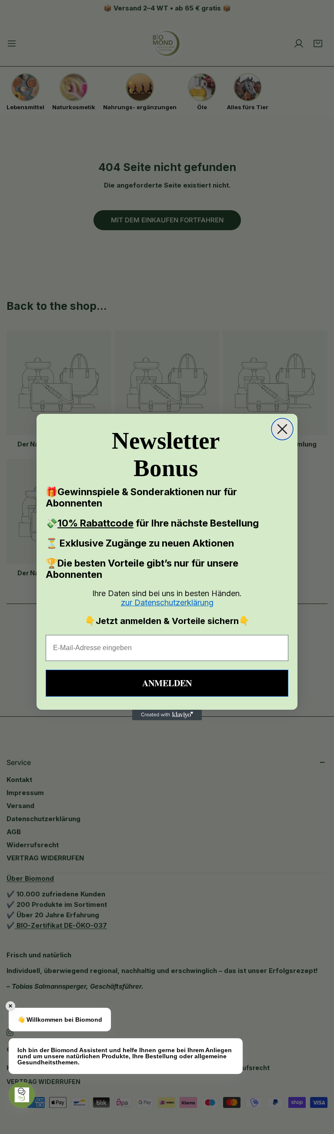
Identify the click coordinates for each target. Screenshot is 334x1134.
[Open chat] (22, 1095)
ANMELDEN (167, 683)
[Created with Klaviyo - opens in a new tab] (167, 715)
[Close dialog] (282, 429)
